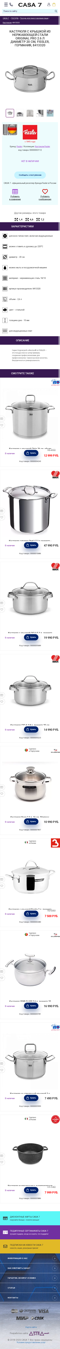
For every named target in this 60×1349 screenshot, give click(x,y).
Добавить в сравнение (15, 197)
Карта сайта (31, 1327)
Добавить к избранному (45, 197)
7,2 (42, 219)
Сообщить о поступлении (30, 175)
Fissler (19, 146)
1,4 (20, 219)
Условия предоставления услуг (31, 1342)
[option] (10, 113)
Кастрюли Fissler (42, 146)
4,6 (31, 219)
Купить (33, 453)
